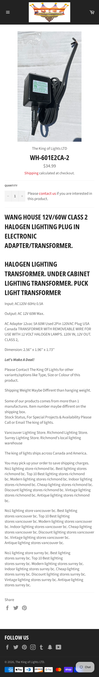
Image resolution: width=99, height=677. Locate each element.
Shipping (31, 173)
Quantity (11, 186)
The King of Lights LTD (29, 662)
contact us (47, 193)
